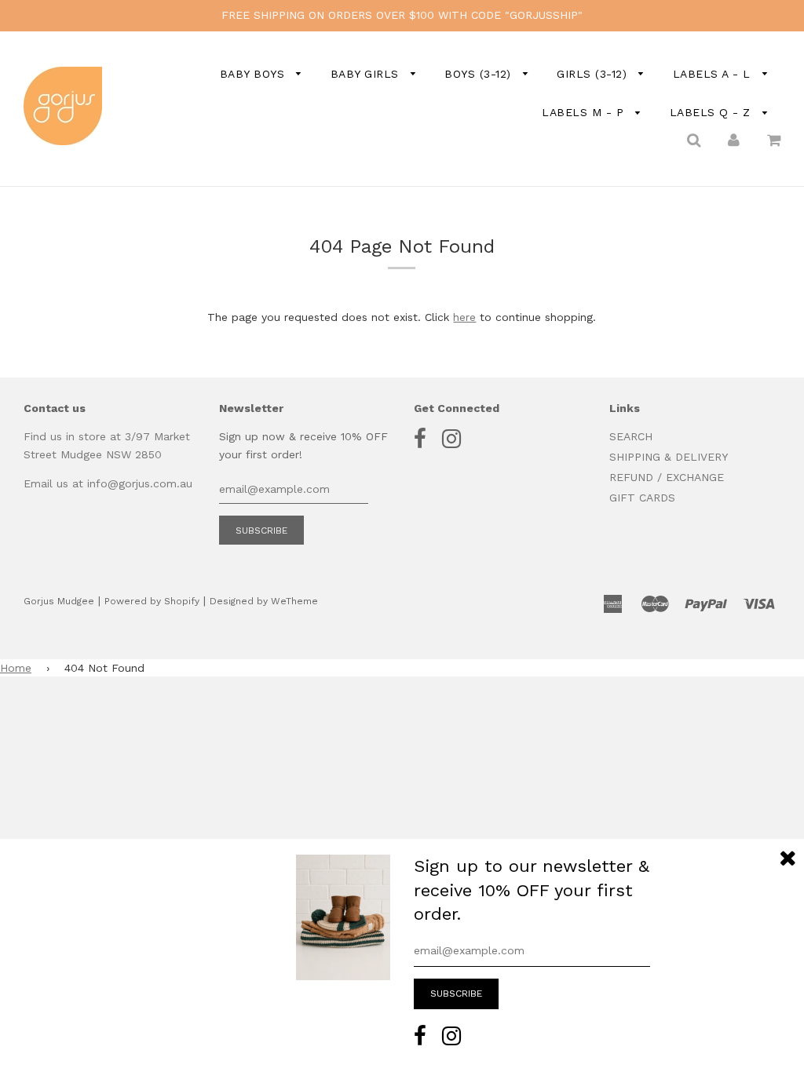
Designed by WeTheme (264, 601)
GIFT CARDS (642, 497)
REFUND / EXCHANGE (666, 477)
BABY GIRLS (367, 73)
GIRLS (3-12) (594, 73)
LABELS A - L (714, 73)
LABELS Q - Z (712, 112)
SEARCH (630, 436)
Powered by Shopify (151, 601)
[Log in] (734, 139)
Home (15, 668)
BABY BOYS (254, 73)
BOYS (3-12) (479, 73)
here (464, 317)
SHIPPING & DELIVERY (668, 456)
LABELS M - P (585, 112)
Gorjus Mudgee (59, 601)
